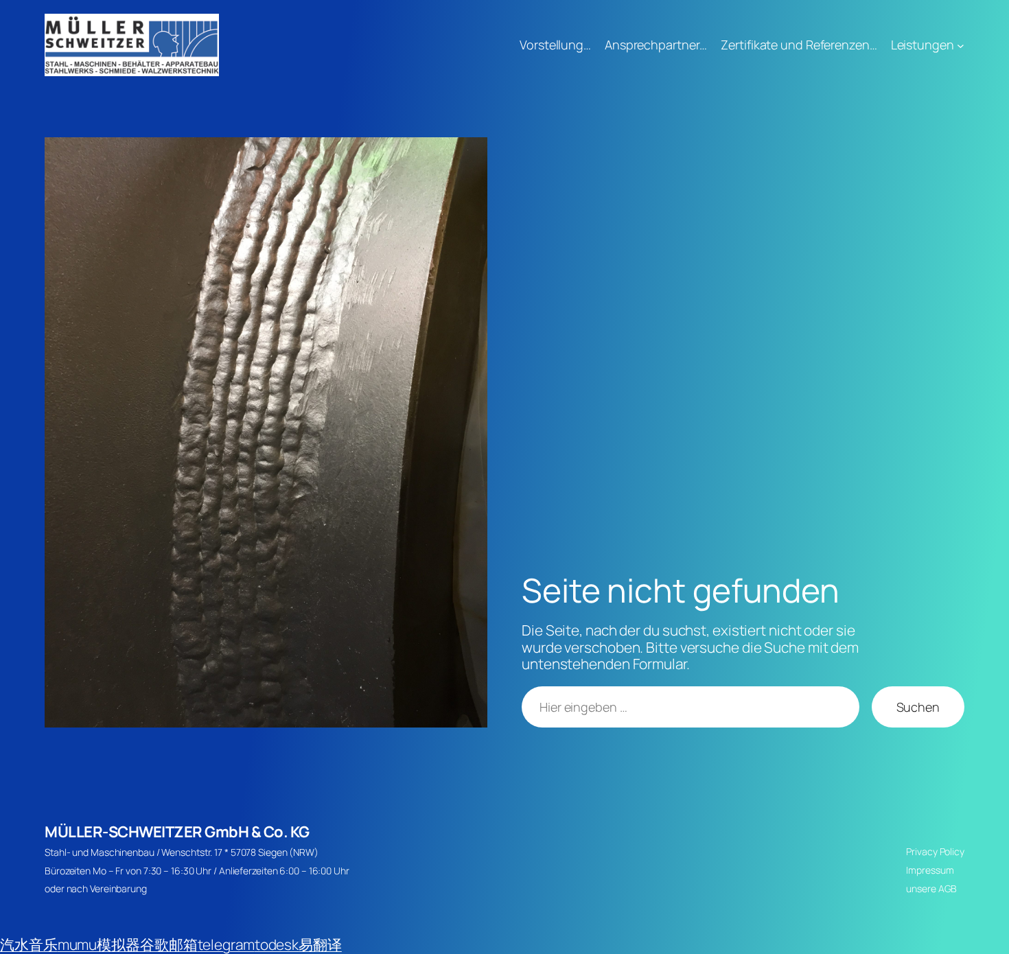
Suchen (918, 707)
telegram (226, 944)
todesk (277, 944)
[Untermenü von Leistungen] (960, 45)
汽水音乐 (29, 944)
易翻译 (320, 944)
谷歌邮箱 (169, 944)
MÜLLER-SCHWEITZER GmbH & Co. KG (177, 832)
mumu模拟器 (99, 944)
